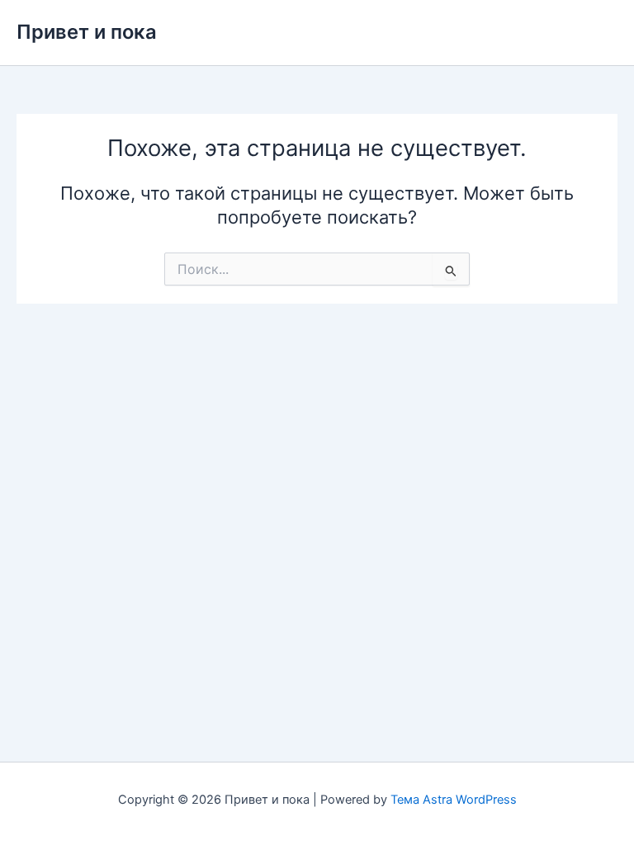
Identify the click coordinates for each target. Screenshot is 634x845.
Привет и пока (87, 32)
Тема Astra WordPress (453, 799)
